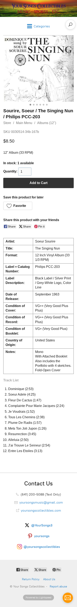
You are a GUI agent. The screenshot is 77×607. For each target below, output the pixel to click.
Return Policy (30, 579)
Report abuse (58, 586)
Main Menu (24, 123)
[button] (17, 206)
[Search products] (70, 24)
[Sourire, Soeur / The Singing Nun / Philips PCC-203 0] (38, 68)
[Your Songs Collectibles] (38, 8)
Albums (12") (46, 123)
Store (7, 123)
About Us (49, 579)
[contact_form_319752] (68, 598)
